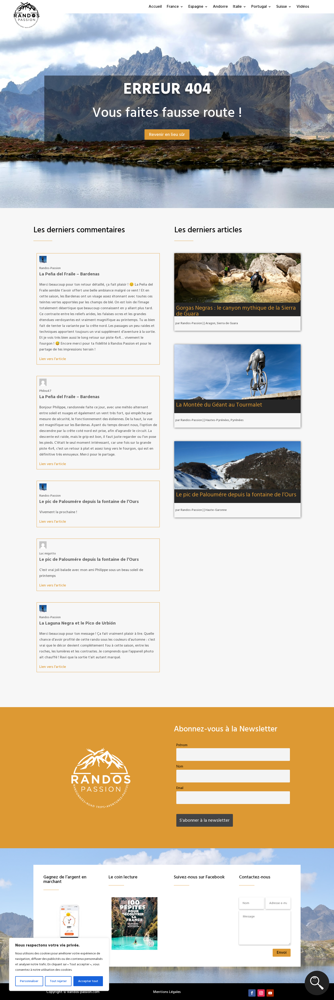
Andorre (220, 7)
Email (179, 788)
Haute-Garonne (216, 510)
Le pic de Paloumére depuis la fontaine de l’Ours (236, 494)
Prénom (181, 745)
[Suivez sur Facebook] (252, 993)
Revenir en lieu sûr (167, 134)
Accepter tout (88, 981)
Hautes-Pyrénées (217, 420)
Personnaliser (29, 981)
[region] (59, 964)
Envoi (282, 952)
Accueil (155, 7)
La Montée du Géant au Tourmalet (219, 405)
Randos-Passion (191, 323)
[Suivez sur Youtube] (270, 993)
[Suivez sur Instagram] (261, 993)
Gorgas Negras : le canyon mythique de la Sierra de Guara (236, 311)
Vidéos (303, 7)
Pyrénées (237, 420)
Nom (179, 766)
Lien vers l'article (52, 358)
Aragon (210, 323)
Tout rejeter (58, 981)
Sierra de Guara (227, 323)
